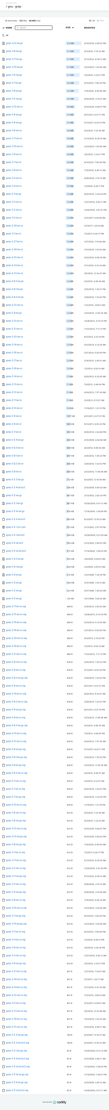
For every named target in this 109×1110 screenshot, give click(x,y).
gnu (10, 6)
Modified (89, 27)
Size (68, 27)
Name (9, 27)
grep (18, 6)
